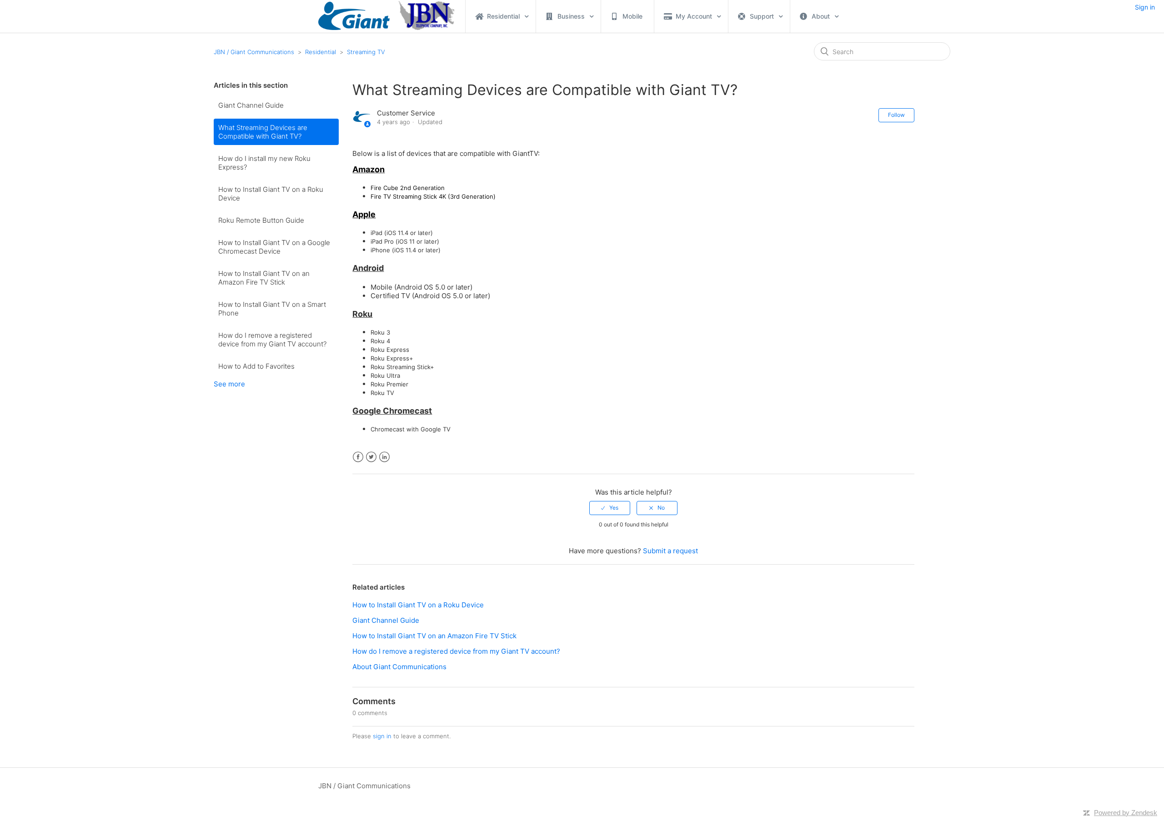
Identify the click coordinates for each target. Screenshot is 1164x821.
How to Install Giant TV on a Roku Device (270, 193)
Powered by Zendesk (1125, 812)
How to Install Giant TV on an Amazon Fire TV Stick (264, 277)
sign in (382, 736)
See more (229, 384)
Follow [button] (896, 114)
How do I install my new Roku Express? (264, 162)
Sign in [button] (1145, 7)
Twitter (371, 457)
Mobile (632, 16)
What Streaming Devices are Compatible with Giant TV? (262, 131)
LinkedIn (384, 457)
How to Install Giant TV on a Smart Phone (272, 308)
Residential (320, 51)
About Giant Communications (399, 666)
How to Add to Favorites (256, 366)
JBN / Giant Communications (254, 51)
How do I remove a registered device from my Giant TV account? (272, 339)
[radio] (609, 508)
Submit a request (670, 550)
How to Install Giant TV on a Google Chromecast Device (274, 246)
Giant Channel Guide (251, 105)
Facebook (358, 457)
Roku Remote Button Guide (261, 220)
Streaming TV (366, 51)
